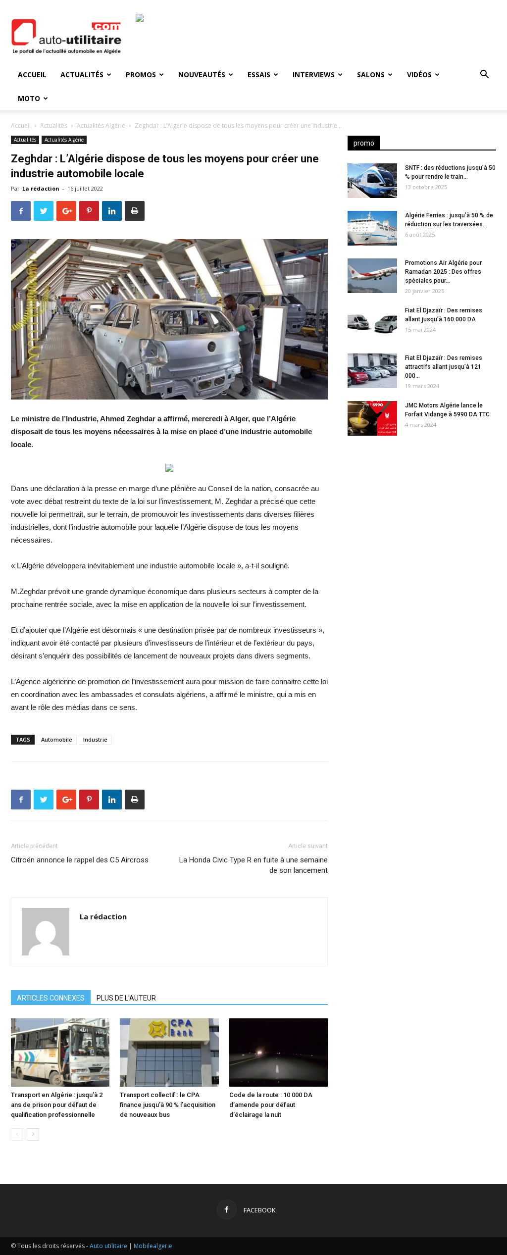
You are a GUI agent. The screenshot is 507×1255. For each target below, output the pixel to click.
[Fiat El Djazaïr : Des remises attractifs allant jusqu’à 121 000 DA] (372, 370)
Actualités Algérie (101, 125)
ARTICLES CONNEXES (51, 998)
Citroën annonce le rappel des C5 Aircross (80, 859)
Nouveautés (201, 74)
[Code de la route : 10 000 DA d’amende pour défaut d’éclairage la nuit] (278, 1052)
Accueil (32, 74)
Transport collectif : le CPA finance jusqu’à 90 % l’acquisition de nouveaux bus (167, 1104)
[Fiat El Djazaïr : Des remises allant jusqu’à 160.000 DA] (372, 323)
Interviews (314, 74)
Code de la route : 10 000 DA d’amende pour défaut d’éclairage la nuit (270, 1104)
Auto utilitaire (108, 1246)
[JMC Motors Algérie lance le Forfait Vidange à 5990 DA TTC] (372, 418)
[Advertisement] (422, 521)
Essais (259, 74)
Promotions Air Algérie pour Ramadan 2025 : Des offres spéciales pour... (443, 271)
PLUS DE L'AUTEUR (126, 998)
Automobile (56, 739)
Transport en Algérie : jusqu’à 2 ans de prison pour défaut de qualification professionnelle (56, 1104)
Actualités (81, 74)
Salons (371, 74)
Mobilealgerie (153, 1246)
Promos (141, 74)
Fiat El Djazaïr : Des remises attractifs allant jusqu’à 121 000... (443, 366)
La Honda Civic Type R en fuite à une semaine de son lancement (253, 865)
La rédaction (40, 188)
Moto (29, 98)
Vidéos (419, 74)
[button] (484, 75)
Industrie (95, 739)
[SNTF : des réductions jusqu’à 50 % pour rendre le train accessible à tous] (372, 180)
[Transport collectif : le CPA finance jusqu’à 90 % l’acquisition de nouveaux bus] (169, 1052)
